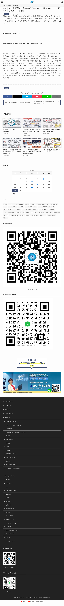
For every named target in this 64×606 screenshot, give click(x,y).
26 (32, 187)
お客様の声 (8, 405)
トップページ (9, 401)
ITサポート (11, 204)
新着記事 (6, 14)
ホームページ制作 (10, 457)
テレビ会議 (51, 207)
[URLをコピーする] (56, 96)
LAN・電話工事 (10, 533)
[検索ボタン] (62, 2)
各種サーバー (9, 439)
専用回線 (8, 443)
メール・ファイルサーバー (13, 523)
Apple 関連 (8, 494)
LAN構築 (8, 450)
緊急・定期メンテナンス (12, 421)
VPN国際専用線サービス (43, 204)
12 (32, 182)
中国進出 (5, 215)
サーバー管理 (20, 207)
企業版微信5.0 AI (14, 215)
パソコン (35, 209)
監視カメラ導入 (51, 215)
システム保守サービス (31, 207)
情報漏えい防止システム (32, 215)
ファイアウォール (11, 428)
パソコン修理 (42, 209)
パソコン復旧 (51, 209)
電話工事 (5, 218)
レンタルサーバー (39, 212)
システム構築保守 (42, 207)
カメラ (4, 207)
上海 (47, 212)
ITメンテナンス (19, 204)
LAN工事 (33, 204)
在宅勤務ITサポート (11, 454)
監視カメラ (43, 215)
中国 (51, 212)
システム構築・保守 (11, 490)
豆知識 (7, 498)
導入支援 (22, 215)
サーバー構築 (11, 207)
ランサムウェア (29, 212)
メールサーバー (20, 212)
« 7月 (13, 194)
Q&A (7, 487)
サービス (7, 417)
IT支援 (27, 204)
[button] (7, 96)
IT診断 (7, 446)
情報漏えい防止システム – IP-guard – (16, 432)
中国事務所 (57, 212)
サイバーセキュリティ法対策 (13, 425)
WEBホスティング (10, 541)
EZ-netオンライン (10, 476)
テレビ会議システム (8, 209)
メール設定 (8, 526)
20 (37, 184)
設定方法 (8, 501)
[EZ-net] (32, 2)
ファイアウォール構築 (8, 212)
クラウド (8, 537)
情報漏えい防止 (10, 508)
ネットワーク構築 (26, 209)
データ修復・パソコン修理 (13, 468)
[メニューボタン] (2, 2)
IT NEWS (8, 480)
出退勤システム (10, 519)
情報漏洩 (8, 436)
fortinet (5, 204)
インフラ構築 (54, 204)
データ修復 (17, 209)
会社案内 (7, 409)
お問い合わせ (9, 413)
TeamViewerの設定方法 (12, 530)
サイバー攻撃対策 (10, 464)
